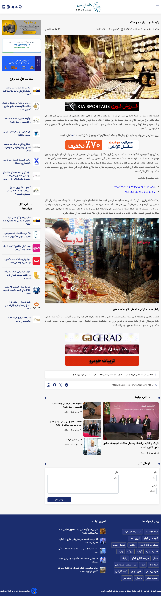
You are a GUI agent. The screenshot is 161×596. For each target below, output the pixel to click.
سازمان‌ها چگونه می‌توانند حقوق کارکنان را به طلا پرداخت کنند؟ (17, 91)
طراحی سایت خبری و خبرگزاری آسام (15, 591)
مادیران (138, 578)
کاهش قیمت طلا (145, 374)
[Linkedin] (4, 7)
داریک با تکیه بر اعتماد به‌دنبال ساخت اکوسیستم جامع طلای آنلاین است (16, 106)
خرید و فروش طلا (127, 374)
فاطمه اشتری (51, 29)
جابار (155, 558)
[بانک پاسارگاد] (36, 275)
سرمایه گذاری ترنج (140, 558)
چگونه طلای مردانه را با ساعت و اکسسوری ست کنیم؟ (67, 405)
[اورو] (36, 176)
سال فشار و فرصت (73, 439)
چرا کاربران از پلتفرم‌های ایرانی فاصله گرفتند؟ (17, 133)
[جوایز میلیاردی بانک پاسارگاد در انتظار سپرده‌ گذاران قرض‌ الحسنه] (103, 570)
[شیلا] (36, 305)
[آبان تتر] (36, 162)
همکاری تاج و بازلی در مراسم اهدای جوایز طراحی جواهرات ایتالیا (65, 423)
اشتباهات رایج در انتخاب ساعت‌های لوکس (19, 319)
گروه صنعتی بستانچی (125, 565)
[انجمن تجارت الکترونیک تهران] (36, 235)
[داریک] (36, 106)
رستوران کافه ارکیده (148, 545)
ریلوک (124, 558)
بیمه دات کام (151, 532)
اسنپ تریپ (152, 552)
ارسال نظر (59, 499)
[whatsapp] (48, 385)
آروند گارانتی (121, 571)
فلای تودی (136, 571)
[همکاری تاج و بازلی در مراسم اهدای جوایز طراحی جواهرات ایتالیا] (92, 428)
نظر (117, 472)
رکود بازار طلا (78, 374)
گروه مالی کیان (151, 538)
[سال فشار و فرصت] (92, 446)
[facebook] (54, 385)
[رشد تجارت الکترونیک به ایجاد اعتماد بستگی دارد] (103, 551)
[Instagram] (8, 7)
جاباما (120, 552)
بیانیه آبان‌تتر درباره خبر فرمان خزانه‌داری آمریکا (17, 161)
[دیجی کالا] (36, 261)
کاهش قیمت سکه (94, 374)
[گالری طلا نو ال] (36, 120)
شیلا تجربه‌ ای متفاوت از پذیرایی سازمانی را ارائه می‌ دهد (18, 305)
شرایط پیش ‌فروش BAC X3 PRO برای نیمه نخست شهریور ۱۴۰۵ (17, 290)
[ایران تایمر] (36, 319)
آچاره (139, 552)
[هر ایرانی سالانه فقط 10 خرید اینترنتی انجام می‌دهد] (103, 560)
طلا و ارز (147, 29)
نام (155, 472)
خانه (157, 29)
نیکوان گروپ (119, 545)
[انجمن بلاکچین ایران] (36, 133)
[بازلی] (36, 148)
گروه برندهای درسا (132, 532)
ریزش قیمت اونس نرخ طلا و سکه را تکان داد (134, 187)
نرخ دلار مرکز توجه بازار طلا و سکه (140, 192)
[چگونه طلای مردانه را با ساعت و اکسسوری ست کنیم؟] (92, 410)
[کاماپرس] (88, 7)
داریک (130, 552)
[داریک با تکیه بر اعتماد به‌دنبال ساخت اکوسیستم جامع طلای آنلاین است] (131, 421)
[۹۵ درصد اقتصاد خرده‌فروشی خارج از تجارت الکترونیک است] (103, 541)
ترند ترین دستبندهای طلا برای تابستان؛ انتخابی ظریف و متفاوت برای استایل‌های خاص (17, 176)
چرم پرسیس (151, 571)
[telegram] (66, 385)
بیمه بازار (153, 565)
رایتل (143, 565)
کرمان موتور (152, 578)
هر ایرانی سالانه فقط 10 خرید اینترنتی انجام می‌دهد (17, 261)
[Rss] (16, 7)
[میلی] (36, 91)
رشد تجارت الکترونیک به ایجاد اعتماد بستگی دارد (17, 248)
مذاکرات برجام (110, 374)
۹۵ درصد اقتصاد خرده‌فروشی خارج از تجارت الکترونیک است (17, 235)
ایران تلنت (134, 538)
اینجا (72, 135)
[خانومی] (36, 248)
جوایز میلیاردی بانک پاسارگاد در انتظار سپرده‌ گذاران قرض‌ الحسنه (17, 275)
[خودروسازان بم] (36, 290)
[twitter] (60, 385)
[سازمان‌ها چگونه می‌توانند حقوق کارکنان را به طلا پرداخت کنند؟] (103, 531)
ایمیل (154, 485)
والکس (132, 545)
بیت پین (127, 578)
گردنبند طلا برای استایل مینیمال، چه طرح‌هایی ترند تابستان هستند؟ (18, 191)
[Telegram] (12, 7)
